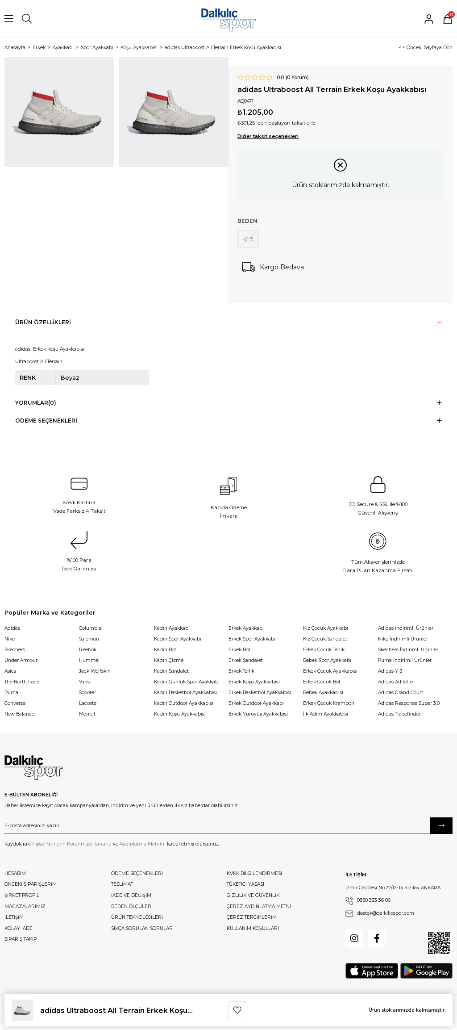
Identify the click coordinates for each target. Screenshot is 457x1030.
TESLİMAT (122, 884)
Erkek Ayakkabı (246, 628)
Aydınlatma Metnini (143, 844)
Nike (9, 639)
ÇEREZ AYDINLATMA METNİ (259, 906)
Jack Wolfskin (95, 671)
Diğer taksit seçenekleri (268, 136)
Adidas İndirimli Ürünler (405, 628)
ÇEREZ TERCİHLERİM (252, 917)
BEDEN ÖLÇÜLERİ (132, 906)
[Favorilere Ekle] (237, 1010)
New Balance (19, 714)
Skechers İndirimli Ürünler (408, 650)
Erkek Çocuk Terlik (324, 650)
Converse (14, 703)
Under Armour (20, 660)
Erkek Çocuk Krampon (328, 703)
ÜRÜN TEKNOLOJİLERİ (137, 917)
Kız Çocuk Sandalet (325, 639)
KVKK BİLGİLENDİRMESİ (254, 873)
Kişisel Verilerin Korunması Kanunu (71, 844)
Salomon (89, 639)
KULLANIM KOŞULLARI (253, 928)
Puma (11, 692)
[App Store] (371, 971)
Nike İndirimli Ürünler (403, 639)
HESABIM (15, 873)
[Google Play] (426, 971)
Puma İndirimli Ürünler (405, 660)
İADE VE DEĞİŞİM (131, 895)
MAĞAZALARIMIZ (25, 906)
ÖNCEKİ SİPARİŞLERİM (30, 884)
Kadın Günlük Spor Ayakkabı (187, 682)
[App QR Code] (439, 943)
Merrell (87, 714)
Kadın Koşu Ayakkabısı (180, 714)
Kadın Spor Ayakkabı (177, 639)
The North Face (21, 682)
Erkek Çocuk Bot (322, 682)
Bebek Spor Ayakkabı (327, 660)
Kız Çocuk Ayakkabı (325, 628)
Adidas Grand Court (400, 692)
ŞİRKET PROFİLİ (22, 895)
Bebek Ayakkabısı (323, 692)
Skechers (14, 650)
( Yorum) (297, 77)
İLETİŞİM (14, 917)
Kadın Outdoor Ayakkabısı (183, 703)
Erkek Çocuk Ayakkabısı (330, 671)
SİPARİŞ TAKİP (20, 939)
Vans (84, 682)
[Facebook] (377, 938)
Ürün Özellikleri (43, 322)
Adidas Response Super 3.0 (409, 703)
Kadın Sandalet (171, 671)
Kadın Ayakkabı (172, 628)
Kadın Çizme (168, 660)
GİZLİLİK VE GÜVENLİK (253, 895)
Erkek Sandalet (245, 660)
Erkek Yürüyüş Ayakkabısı (258, 714)
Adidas (12, 628)
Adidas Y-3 (390, 671)
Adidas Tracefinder (399, 714)
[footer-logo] (33, 767)
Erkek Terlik (241, 671)
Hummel (89, 660)
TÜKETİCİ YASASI (245, 884)
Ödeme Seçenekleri (46, 420)
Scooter (87, 692)
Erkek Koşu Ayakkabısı (254, 682)
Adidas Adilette (395, 682)
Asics (10, 671)
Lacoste (87, 703)
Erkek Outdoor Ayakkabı (256, 703)
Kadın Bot (165, 650)
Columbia (90, 628)
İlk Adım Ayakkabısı (325, 714)
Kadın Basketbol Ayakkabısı (185, 692)
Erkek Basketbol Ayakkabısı (259, 692)
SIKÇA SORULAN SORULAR (142, 928)
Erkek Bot (239, 650)
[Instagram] (354, 938)
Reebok (87, 650)
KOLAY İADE (18, 928)
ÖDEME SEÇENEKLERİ (137, 873)
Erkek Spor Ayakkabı (251, 639)
